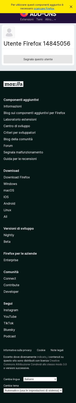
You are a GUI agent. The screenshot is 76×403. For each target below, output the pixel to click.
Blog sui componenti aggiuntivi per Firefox (34, 113)
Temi (39, 19)
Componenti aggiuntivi (21, 100)
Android (9, 203)
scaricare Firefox (44, 8)
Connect (10, 278)
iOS (6, 197)
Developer (11, 291)
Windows (10, 184)
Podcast (10, 336)
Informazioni (13, 106)
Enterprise (11, 260)
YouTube (10, 316)
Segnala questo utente (38, 59)
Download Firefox (17, 177)
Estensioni (26, 19)
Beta (7, 241)
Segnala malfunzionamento (23, 152)
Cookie (41, 350)
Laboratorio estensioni (20, 119)
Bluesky (9, 330)
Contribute (11, 285)
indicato (41, 356)
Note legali (57, 350)
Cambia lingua (12, 379)
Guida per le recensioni (20, 159)
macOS (9, 190)
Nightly (9, 235)
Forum (8, 146)
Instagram (11, 310)
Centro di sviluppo (17, 126)
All (5, 216)
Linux (7, 210)
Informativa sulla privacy (18, 350)
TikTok (9, 323)
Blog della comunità (18, 139)
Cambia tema (11, 385)
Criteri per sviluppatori (20, 132)
